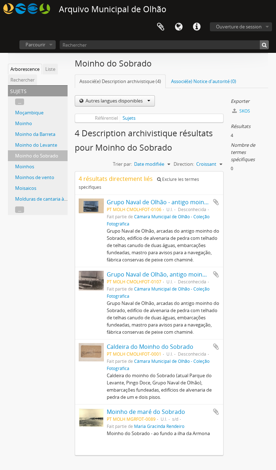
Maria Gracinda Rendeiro (159, 426)
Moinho (23, 123)
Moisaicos (25, 188)
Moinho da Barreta (35, 134)
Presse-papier (161, 27)
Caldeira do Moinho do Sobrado (150, 347)
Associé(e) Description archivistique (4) (120, 81)
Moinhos (24, 166)
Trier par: (122, 164)
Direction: (184, 164)
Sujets (129, 118)
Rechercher (22, 80)
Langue (179, 27)
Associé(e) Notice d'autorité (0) (203, 81)
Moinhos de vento (34, 177)
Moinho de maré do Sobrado (146, 412)
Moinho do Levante (36, 145)
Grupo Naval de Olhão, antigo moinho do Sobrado (175, 274)
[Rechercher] (264, 44)
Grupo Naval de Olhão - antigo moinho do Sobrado (176, 202)
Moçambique (29, 112)
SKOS (244, 111)
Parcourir (35, 44)
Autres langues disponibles (114, 100)
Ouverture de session (239, 26)
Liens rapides (197, 27)
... (19, 102)
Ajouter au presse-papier (216, 202)
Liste (50, 69)
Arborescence (25, 69)
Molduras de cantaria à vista (45, 199)
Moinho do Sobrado (36, 155)
